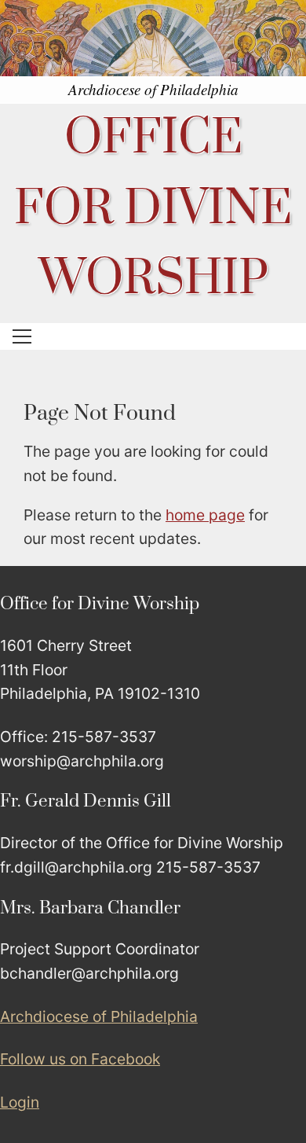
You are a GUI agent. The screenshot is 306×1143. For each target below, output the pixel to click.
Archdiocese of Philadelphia (99, 1016)
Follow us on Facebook (80, 1058)
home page (205, 514)
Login (19, 1102)
